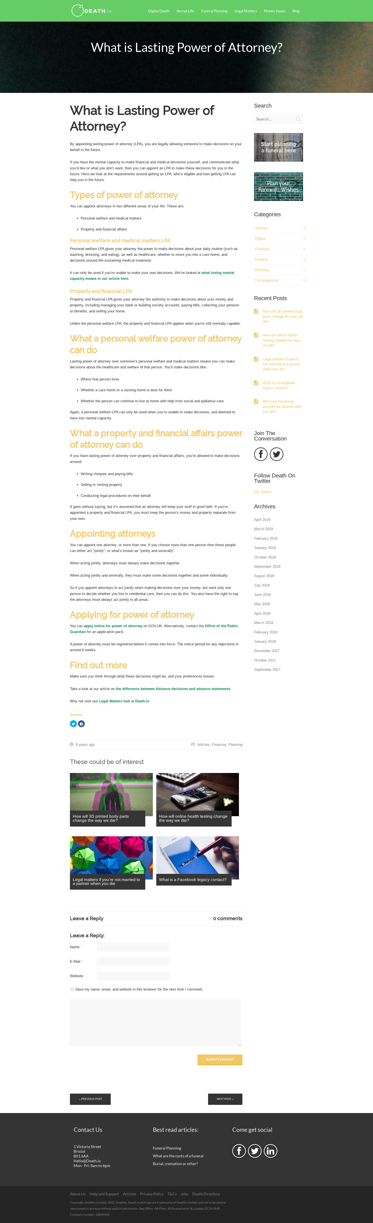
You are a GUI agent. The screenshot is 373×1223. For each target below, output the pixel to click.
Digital (260, 239)
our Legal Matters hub (110, 701)
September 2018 (267, 567)
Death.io (142, 701)
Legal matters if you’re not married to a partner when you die (282, 364)
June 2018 (262, 595)
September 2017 (267, 670)
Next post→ (225, 1099)
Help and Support (104, 1193)
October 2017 (265, 660)
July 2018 (262, 585)
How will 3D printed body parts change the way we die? (283, 316)
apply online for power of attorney (113, 626)
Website (76, 976)
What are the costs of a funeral (178, 1155)
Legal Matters (246, 11)
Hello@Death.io (87, 1160)
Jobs (184, 1193)
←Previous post (90, 1099)
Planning (235, 745)
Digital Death (158, 11)
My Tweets (263, 492)
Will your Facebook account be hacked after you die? (282, 406)
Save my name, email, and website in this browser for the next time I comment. (139, 989)
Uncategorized (266, 280)
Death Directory (206, 1193)
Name (76, 947)
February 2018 (265, 632)
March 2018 (263, 623)
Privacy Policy (152, 1193)
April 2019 (262, 520)
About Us (78, 1193)
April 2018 (262, 613)
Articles (203, 745)
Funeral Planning (214, 11)
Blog (296, 11)
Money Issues (274, 11)
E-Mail (76, 961)
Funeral (261, 260)
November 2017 (267, 651)
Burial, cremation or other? (175, 1163)
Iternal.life (185, 11)
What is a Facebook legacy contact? (279, 385)
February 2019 (265, 538)
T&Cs (172, 1193)
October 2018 (265, 557)
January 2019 (265, 548)
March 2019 (263, 529)
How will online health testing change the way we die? (281, 340)
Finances (219, 745)
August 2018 (264, 576)
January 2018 (265, 641)
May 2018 (262, 604)
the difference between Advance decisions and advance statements (173, 689)
